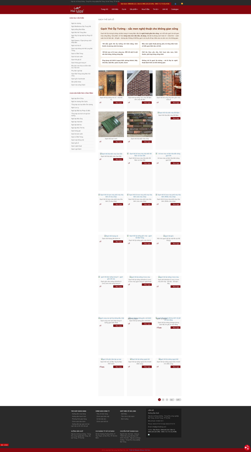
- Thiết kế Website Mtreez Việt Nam (139, 450)
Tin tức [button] (155, 9)
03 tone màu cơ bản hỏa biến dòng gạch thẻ (168, 159)
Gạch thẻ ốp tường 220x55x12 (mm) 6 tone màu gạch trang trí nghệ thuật (139, 280)
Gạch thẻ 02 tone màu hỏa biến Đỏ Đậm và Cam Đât (140, 159)
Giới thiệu (115, 9)
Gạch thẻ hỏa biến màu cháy (140, 139)
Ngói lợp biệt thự (76, 125)
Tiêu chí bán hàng (102, 414)
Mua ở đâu (145, 9)
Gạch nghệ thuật (76, 146)
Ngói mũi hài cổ (76, 45)
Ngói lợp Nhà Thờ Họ (77, 128)
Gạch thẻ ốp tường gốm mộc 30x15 (140, 240)
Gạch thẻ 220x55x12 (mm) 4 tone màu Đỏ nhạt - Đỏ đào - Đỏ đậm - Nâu (168, 281)
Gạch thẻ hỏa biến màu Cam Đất (111, 156)
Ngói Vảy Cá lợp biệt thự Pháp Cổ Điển (81, 36)
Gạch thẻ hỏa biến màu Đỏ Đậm (168, 115)
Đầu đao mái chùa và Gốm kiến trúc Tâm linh (81, 67)
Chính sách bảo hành (78, 421)
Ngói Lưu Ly (75, 107)
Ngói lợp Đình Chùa (77, 98)
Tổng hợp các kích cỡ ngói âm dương (80, 115)
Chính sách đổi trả (102, 421)
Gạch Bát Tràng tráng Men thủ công (80, 75)
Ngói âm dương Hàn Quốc (79, 101)
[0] (180, 4)
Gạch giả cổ (75, 143)
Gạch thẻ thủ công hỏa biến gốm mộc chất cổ (168, 98)
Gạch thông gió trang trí (78, 63)
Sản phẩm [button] (133, 9)
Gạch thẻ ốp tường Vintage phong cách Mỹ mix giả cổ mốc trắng (168, 323)
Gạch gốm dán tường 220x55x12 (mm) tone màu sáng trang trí (111, 282)
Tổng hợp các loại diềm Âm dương (82, 104)
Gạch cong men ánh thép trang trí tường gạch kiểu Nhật (111, 322)
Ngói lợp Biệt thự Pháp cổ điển (80, 111)
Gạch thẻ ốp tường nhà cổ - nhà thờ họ (111, 98)
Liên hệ (165, 9)
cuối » (178, 400)
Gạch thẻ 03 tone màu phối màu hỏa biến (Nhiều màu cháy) (168, 200)
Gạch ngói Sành (76, 149)
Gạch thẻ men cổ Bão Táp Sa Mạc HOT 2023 (111, 363)
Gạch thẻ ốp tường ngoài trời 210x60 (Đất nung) (139, 363)
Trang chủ (104, 9)
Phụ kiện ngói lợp (76, 71)
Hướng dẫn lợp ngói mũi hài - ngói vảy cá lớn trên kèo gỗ (80, 425)
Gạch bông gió (75, 131)
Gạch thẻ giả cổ (76, 60)
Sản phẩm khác (76, 82)
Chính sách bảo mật (103, 416)
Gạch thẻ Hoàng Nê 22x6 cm (111, 238)
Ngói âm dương (76, 23)
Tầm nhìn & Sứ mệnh (127, 416)
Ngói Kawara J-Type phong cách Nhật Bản (81, 41)
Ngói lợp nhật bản (76, 122)
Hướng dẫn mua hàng (79, 414)
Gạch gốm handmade (78, 79)
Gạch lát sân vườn (77, 56)
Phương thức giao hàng (79, 419)
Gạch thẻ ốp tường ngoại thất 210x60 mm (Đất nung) (168, 363)
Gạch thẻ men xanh (111, 139)
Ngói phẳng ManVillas (78, 29)
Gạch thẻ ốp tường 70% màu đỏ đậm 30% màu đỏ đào (139, 98)
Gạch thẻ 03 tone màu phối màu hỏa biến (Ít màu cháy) (111, 200)
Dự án (124, 9)
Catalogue (174, 9)
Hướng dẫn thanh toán (79, 416)
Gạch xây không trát (77, 140)
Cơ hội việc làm (101, 419)
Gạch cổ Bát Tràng (77, 53)
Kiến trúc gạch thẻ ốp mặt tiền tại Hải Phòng (168, 239)
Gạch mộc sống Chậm (78, 85)
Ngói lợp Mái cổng (77, 119)
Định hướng (124, 419)
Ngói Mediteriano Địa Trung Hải (81, 26)
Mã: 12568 (4, 445)
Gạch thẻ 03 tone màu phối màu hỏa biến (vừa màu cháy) (139, 200)
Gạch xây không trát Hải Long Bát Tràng (81, 49)
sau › (172, 400)
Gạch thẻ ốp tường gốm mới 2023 (139, 321)
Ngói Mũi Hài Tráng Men (78, 32)
